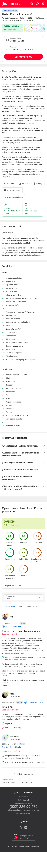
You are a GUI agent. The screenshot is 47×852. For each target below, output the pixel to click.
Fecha (21, 606)
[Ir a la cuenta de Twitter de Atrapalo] (21, 828)
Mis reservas (23, 797)
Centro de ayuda (24, 800)
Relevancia (10, 606)
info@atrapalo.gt (26, 813)
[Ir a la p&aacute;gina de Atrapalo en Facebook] (25, 828)
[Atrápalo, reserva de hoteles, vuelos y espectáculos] (4, 4)
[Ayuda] (37, 3)
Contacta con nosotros (23, 803)
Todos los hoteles (7, 779)
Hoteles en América (8, 783)
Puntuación (32, 606)
